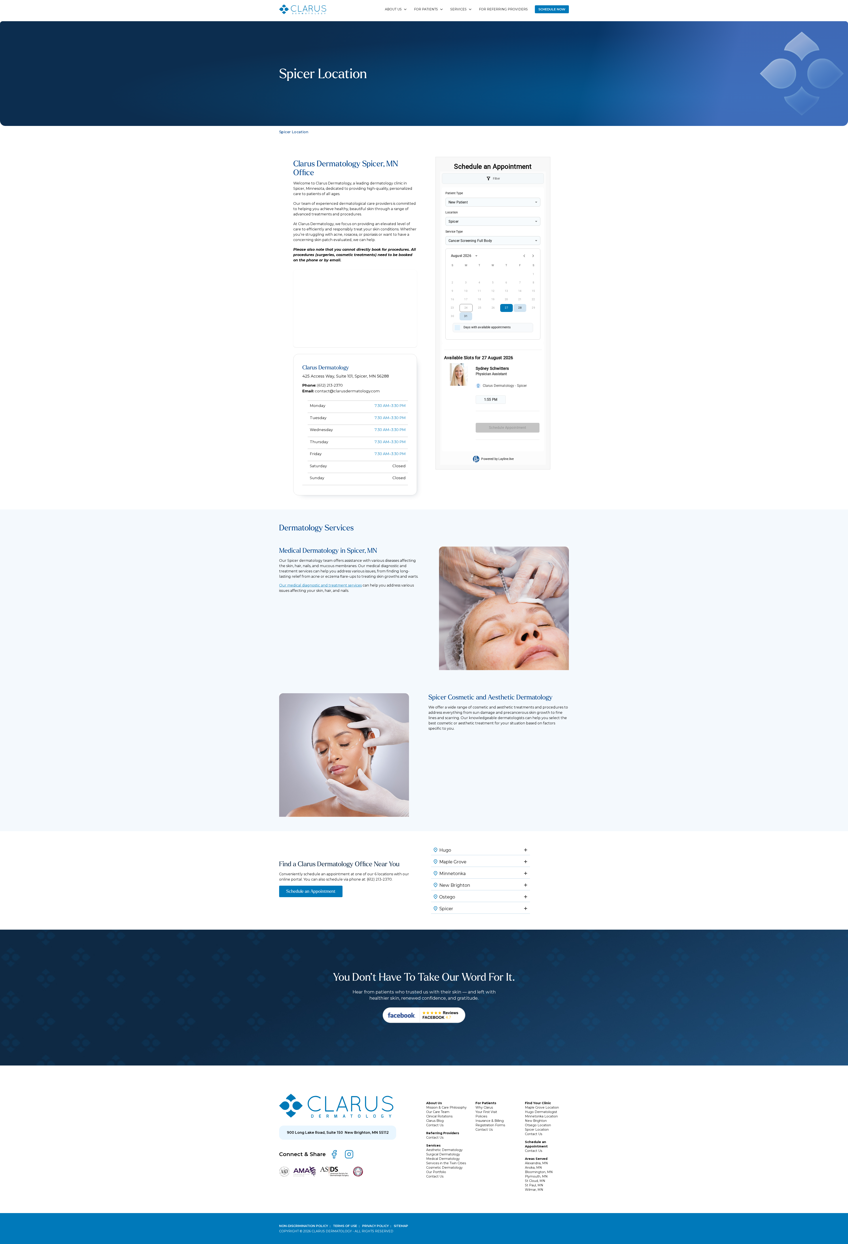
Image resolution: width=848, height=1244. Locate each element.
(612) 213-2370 (330, 385)
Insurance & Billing (489, 1121)
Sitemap (401, 1226)
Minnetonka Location (541, 1116)
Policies (481, 1116)
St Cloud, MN (535, 1181)
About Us (434, 1103)
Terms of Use (345, 1226)
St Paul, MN (534, 1185)
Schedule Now (551, 9)
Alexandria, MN (536, 1163)
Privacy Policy (376, 1226)
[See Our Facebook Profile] (424, 1015)
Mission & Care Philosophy (446, 1107)
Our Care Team (437, 1112)
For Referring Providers (503, 9)
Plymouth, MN (536, 1176)
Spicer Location (537, 1130)
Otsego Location (538, 1125)
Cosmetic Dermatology (444, 1168)
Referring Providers (442, 1133)
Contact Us (434, 1125)
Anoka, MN (533, 1168)
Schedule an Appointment (310, 891)
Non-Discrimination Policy (304, 1226)
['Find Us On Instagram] (349, 1154)
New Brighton (536, 1121)
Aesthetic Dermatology (444, 1150)
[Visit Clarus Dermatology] (336, 1106)
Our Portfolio (436, 1172)
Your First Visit (486, 1112)
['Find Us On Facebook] (334, 1154)
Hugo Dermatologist (541, 1112)
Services (433, 1145)
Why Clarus (484, 1107)
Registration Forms (490, 1125)
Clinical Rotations (439, 1116)
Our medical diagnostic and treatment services (320, 585)
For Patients (485, 1103)
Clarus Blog (435, 1121)
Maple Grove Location (542, 1107)
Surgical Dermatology (443, 1154)
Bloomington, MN (539, 1172)
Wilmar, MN (534, 1190)
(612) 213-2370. (379, 879)
